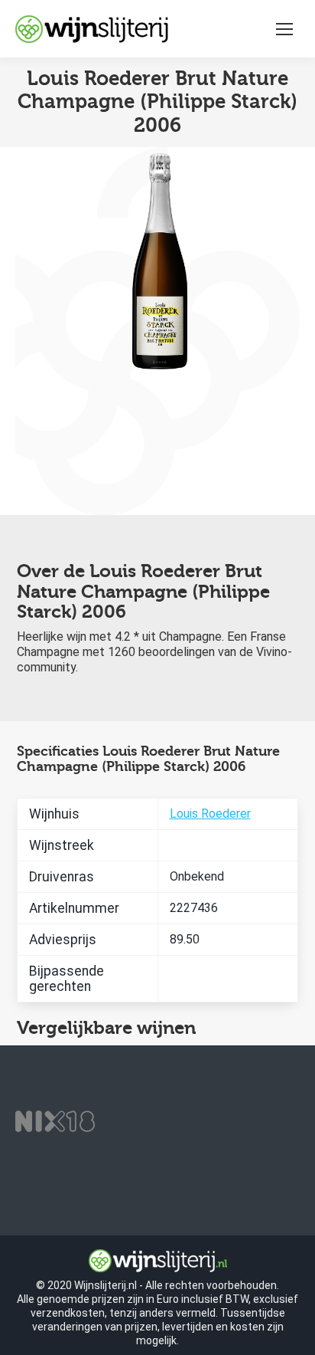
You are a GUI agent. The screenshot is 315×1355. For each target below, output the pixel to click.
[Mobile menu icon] (284, 29)
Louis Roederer (210, 813)
